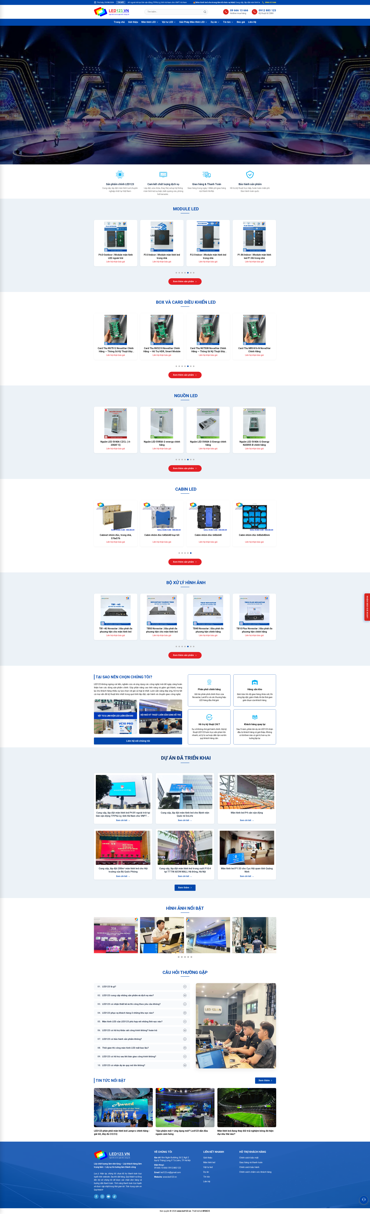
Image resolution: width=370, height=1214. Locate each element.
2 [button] (180, 273)
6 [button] (192, 273)
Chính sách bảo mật (248, 1157)
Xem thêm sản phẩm (183, 281)
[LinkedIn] (96, 1196)
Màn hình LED (148, 22)
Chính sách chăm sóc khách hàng (255, 1172)
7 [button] (195, 273)
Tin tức (227, 22)
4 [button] (186, 273)
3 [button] (183, 273)
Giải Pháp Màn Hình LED (192, 22)
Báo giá (241, 22)
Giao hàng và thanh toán (250, 1162)
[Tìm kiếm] (205, 12)
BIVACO (206, 1211)
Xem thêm (183, 887)
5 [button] (189, 273)
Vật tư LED (167, 22)
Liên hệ (206, 1181)
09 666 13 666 (239, 10)
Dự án (214, 22)
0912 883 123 (267, 10)
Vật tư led (208, 1167)
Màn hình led (209, 1162)
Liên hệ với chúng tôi (138, 740)
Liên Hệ (252, 22)
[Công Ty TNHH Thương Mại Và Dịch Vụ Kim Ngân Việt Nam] (111, 11)
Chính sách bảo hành (249, 1167)
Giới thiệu (133, 22)
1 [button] (177, 273)
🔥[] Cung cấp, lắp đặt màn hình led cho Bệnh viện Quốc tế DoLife (146, 2)
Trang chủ (119, 22)
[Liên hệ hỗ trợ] (364, 1200)
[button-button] (3, 95)
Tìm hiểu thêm (183, 115)
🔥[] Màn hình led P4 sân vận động (233, 2)
